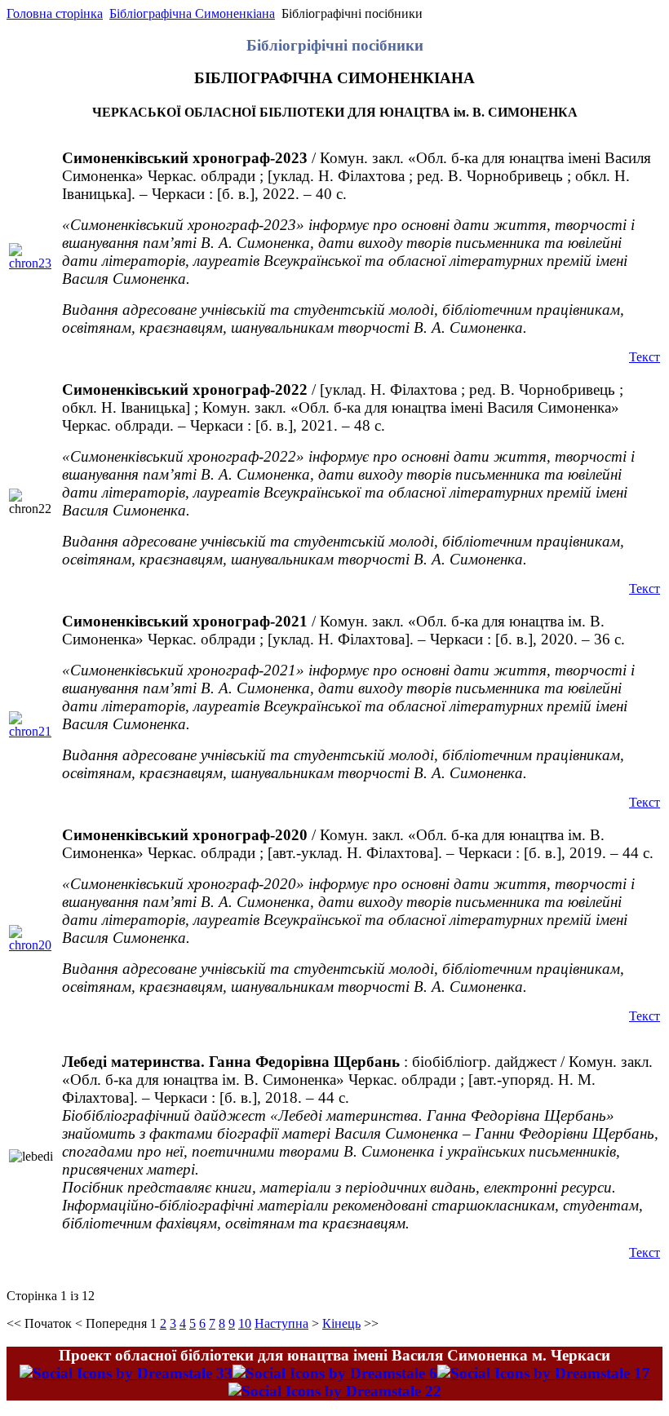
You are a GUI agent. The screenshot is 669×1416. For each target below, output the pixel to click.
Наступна (281, 1323)
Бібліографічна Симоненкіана (192, 13)
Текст (644, 357)
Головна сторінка (55, 13)
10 (244, 1323)
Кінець (341, 1323)
